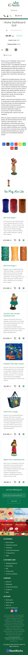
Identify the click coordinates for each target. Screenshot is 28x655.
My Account (9, 600)
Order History (10, 602)
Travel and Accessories (12, 550)
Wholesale (9, 584)
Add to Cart (8, 55)
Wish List (8, 605)
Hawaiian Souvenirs (11, 545)
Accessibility (9, 566)
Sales (7, 555)
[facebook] (16, 610)
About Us (8, 581)
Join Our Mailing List (12, 608)
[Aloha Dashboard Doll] (9, 183)
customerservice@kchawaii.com (13, 638)
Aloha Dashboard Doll (16, 30)
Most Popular (10, 542)
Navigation (14, 10)
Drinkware (9, 548)
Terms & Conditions (11, 574)
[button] (3, 144)
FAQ (7, 568)
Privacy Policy (10, 571)
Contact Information (12, 587)
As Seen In (9, 589)
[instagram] (12, 610)
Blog (7, 592)
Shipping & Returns (11, 563)
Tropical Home (10, 553)
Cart (19, 15)
